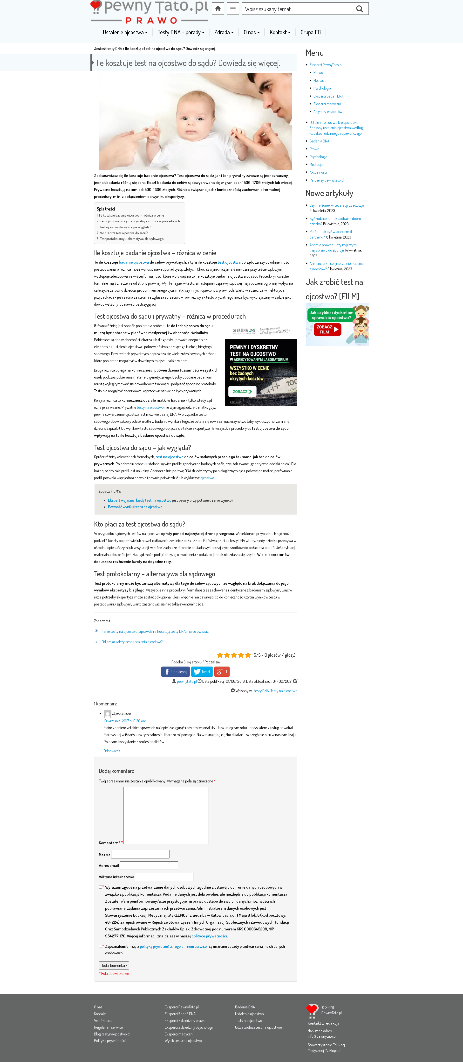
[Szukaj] (360, 8)
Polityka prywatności (110, 1040)
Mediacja (320, 80)
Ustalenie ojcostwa (124, 32)
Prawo (318, 72)
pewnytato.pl (187, 681)
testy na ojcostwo (150, 407)
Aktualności (318, 172)
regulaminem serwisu (190, 946)
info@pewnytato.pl (322, 1036)
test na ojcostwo (170, 456)
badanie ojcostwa (134, 262)
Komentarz (110, 842)
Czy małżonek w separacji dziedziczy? (337, 205)
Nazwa (104, 854)
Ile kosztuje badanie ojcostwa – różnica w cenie (131, 215)
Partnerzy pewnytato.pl (327, 180)
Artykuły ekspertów (327, 111)
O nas (250, 32)
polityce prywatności (209, 935)
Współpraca (103, 1020)
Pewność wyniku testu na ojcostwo (135, 506)
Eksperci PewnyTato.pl (326, 64)
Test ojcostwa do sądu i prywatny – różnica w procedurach (140, 221)
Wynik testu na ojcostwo (183, 1040)
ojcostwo (207, 477)
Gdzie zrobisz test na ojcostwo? (259, 1027)
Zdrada (222, 32)
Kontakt (279, 32)
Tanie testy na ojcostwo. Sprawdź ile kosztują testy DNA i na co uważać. (155, 631)
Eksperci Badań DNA (328, 96)
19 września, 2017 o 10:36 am (125, 720)
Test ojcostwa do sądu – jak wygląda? (125, 227)
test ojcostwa (229, 262)
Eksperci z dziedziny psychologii (189, 1027)
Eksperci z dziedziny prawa (185, 1020)
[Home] (218, 8)
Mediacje (316, 164)
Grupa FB (310, 32)
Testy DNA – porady (179, 32)
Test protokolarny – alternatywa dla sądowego (132, 238)
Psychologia (322, 88)
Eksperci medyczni (327, 103)
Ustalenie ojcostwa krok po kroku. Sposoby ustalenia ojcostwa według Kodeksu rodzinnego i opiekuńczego (336, 128)
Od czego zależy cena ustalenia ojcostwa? (132, 641)
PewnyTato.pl (331, 1012)
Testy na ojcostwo (283, 690)
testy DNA (114, 48)
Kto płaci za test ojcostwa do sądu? (124, 233)
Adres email (109, 865)
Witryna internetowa (116, 876)
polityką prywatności (156, 946)
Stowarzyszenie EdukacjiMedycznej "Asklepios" (327, 1047)
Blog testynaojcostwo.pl (112, 1033)
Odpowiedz (112, 750)
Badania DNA (319, 141)
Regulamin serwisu (108, 1027)
